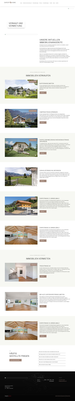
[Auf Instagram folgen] (68, 4)
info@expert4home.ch (63, 381)
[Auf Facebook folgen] (68, 3)
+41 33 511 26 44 (62, 379)
